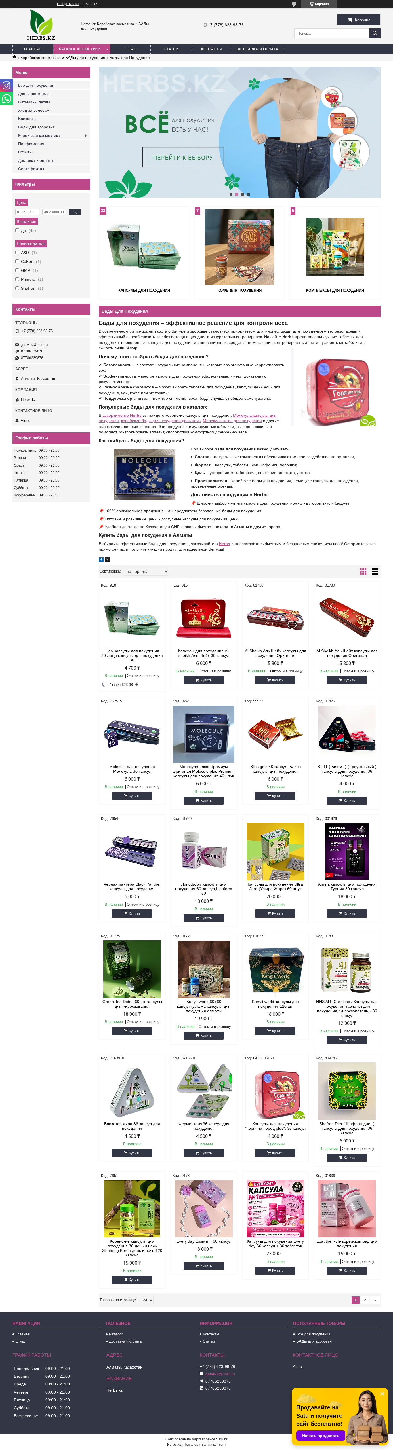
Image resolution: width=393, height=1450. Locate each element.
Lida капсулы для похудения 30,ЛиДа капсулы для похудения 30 (132, 655)
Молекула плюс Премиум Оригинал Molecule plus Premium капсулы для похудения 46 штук (204, 771)
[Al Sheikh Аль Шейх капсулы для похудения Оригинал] (275, 618)
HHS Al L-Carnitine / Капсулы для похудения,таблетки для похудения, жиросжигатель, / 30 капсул (347, 1008)
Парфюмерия (31, 143)
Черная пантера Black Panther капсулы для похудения (132, 886)
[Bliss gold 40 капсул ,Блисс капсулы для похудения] (275, 734)
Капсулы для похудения (144, 290)
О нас (130, 49)
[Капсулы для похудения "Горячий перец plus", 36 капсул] (275, 1091)
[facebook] (101, 560)
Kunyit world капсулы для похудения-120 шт (275, 1004)
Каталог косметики (79, 49)
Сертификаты (31, 168)
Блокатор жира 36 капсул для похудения (132, 1126)
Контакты (211, 49)
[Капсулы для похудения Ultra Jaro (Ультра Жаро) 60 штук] (275, 851)
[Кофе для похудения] (240, 247)
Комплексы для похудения (335, 290)
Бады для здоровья (36, 127)
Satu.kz (222, 1439)
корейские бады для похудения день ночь (161, 420)
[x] (107, 560)
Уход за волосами (35, 110)
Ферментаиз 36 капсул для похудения (203, 1126)
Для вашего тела (34, 93)
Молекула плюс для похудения (232, 420)
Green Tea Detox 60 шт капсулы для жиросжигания (132, 1004)
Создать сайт (68, 4)
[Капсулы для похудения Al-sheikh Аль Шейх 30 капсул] (204, 618)
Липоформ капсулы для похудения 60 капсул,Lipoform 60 (203, 889)
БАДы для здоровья (314, 1341)
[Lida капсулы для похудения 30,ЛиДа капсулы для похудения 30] (132, 618)
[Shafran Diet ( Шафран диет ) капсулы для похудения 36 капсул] (347, 1091)
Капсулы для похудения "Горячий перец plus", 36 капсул (275, 1126)
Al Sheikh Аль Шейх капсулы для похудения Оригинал (275, 653)
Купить (206, 680)
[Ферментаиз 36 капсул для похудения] (204, 1091)
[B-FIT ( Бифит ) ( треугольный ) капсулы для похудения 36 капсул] (347, 734)
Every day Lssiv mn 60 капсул (203, 1241)
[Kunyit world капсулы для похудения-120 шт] (275, 969)
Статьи (171, 49)
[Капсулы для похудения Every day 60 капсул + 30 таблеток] (275, 1208)
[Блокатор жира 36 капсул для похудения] (132, 1091)
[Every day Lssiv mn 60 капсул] (204, 1208)
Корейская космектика (39, 135)
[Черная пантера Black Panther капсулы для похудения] (132, 851)
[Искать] (375, 33)
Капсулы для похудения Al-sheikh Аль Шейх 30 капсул (204, 653)
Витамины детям (34, 102)
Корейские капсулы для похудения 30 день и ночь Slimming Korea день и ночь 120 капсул (132, 1248)
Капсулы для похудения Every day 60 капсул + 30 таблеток (275, 1243)
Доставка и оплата (258, 49)
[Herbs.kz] (41, 41)
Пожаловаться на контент (205, 1445)
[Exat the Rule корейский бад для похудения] (347, 1208)
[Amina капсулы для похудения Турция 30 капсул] (347, 851)
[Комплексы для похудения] (335, 247)
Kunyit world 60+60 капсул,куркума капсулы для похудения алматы (203, 1006)
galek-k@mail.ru (34, 344)
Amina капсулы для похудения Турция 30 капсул (347, 886)
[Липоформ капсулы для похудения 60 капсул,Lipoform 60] (204, 851)
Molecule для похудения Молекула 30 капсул (132, 769)
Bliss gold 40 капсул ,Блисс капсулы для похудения (275, 769)
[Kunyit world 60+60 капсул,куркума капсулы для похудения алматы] (204, 969)
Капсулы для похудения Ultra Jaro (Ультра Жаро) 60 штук (275, 886)
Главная (32, 49)
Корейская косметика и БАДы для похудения (62, 57)
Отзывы (25, 152)
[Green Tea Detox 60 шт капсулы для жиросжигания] (132, 969)
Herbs (224, 543)
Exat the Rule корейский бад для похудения (346, 1243)
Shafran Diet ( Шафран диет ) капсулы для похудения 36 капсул (347, 1128)
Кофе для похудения (240, 290)
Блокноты (27, 118)
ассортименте (122, 415)
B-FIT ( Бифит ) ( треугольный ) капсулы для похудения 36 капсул (347, 771)
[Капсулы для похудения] (144, 247)
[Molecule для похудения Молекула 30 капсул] (132, 734)
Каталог (116, 1334)
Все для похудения (36, 85)
